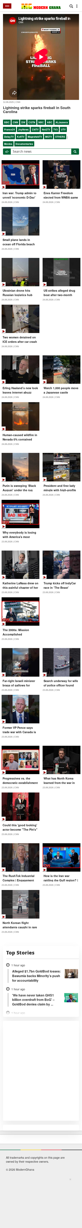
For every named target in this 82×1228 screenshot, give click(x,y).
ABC (49, 122)
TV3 (55, 129)
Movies (8, 144)
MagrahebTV (35, 136)
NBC (41, 122)
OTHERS (60, 136)
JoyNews (23, 129)
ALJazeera (62, 122)
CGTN (31, 122)
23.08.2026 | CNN (10, 541)
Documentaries (24, 144)
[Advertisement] (39, 1202)
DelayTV (9, 136)
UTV (63, 129)
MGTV (48, 136)
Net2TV (46, 129)
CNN (15, 122)
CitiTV (35, 129)
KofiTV (20, 136)
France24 (9, 129)
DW (23, 122)
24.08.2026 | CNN (10, 202)
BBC (7, 122)
